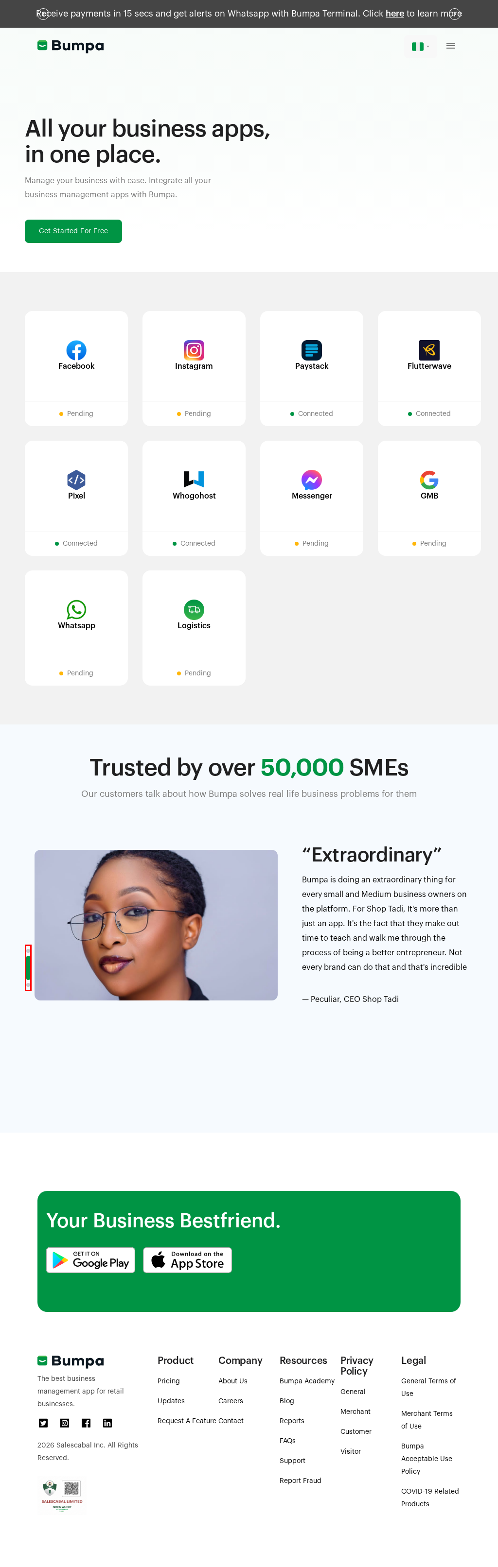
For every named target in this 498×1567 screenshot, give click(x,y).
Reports (292, 1421)
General (353, 1392)
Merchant (355, 1412)
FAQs (288, 1441)
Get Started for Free (73, 231)
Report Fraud (300, 1481)
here (395, 13)
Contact (231, 1421)
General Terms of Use (428, 1387)
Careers (230, 1401)
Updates (171, 1401)
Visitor (350, 1451)
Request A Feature (187, 1421)
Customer (356, 1432)
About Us (233, 1381)
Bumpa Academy (307, 1381)
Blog (287, 1401)
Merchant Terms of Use (427, 1420)
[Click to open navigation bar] (451, 46)
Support (292, 1461)
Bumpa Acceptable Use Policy (426, 1459)
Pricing (169, 1381)
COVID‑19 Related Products (430, 1498)
